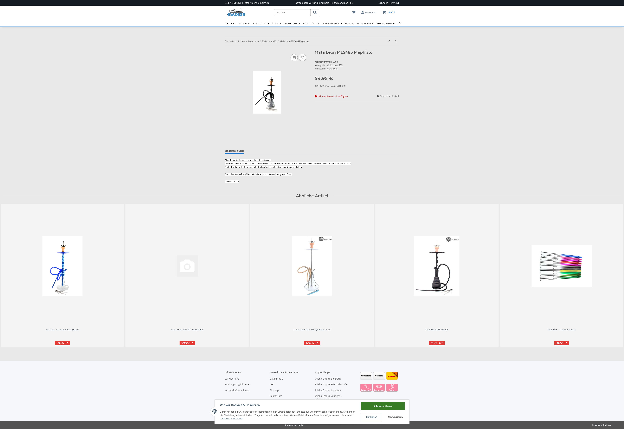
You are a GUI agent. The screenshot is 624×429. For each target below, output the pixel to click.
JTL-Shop (607, 424)
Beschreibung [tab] (234, 150)
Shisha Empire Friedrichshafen (331, 384)
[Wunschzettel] (354, 12)
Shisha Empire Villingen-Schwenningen (328, 397)
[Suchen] (315, 12)
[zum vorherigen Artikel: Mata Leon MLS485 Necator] (389, 41)
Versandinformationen (237, 390)
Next (616, 275)
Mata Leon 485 (335, 65)
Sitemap (274, 390)
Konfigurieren (395, 416)
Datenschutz (276, 378)
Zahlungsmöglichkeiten (237, 384)
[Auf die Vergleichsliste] (294, 57)
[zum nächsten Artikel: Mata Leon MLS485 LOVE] (395, 41)
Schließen (371, 416)
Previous (8, 275)
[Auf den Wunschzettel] (302, 57)
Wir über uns (232, 378)
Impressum (276, 395)
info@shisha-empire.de (256, 2)
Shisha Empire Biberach (328, 378)
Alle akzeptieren (383, 406)
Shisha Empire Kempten (328, 390)
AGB (272, 384)
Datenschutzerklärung (231, 418)
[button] (369, 12)
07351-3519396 (233, 2)
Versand (341, 85)
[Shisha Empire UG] (236, 14)
